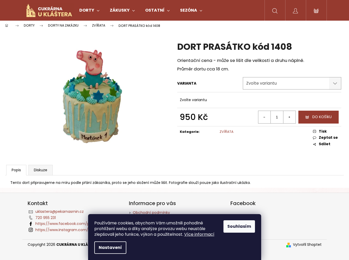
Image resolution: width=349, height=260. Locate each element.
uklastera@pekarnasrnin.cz (59, 211)
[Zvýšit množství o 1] (289, 117)
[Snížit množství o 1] (264, 117)
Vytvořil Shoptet (307, 244)
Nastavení (110, 247)
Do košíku (322, 116)
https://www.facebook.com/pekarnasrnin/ (73, 223)
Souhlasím (239, 226)
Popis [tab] (16, 170)
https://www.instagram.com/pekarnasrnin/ (74, 229)
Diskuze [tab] (40, 170)
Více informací (199, 234)
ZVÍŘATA (227, 131)
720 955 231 (45, 217)
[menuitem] (89, 10)
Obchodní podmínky (151, 212)
